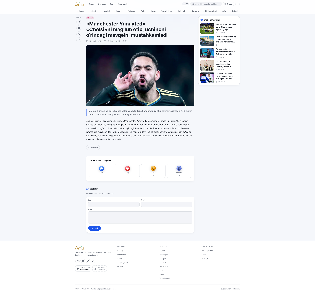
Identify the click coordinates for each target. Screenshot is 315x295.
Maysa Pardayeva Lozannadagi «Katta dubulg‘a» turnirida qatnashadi (225, 76)
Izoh (90, 209)
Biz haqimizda (207, 251)
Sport (112, 4)
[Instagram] (77, 261)
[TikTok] (88, 261)
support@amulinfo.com (230, 289)
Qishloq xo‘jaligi (211, 11)
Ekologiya (195, 11)
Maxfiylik (205, 258)
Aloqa (204, 255)
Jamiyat (107, 11)
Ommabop (102, 4)
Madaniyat (131, 11)
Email (143, 200)
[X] (78, 33)
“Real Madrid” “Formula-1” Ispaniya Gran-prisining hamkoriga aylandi (226, 39)
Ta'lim (143, 11)
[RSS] (93, 261)
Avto (224, 11)
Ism (89, 200)
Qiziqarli (235, 11)
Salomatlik (182, 11)
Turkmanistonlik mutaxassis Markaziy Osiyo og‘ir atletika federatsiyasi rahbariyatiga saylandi (226, 52)
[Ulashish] (78, 39)
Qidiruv (120, 266)
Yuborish (94, 228)
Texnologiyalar (166, 11)
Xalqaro (119, 11)
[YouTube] (82, 261)
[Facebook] (78, 27)
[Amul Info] (79, 4)
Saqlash (94, 147)
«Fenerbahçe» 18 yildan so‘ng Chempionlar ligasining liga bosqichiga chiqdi (226, 27)
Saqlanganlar (123, 4)
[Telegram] (78, 22)
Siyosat (81, 11)
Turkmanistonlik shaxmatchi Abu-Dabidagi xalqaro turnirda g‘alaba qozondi (226, 64)
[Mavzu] (237, 4)
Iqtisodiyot (94, 11)
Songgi (91, 4)
